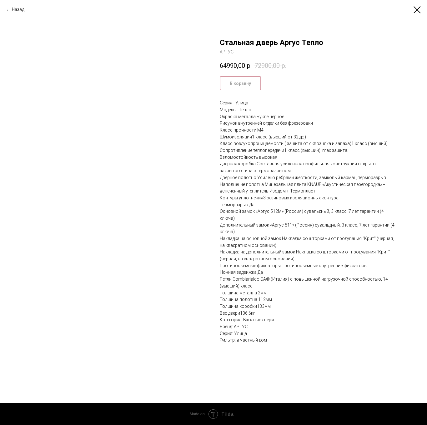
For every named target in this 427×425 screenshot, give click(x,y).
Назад (18, 9)
